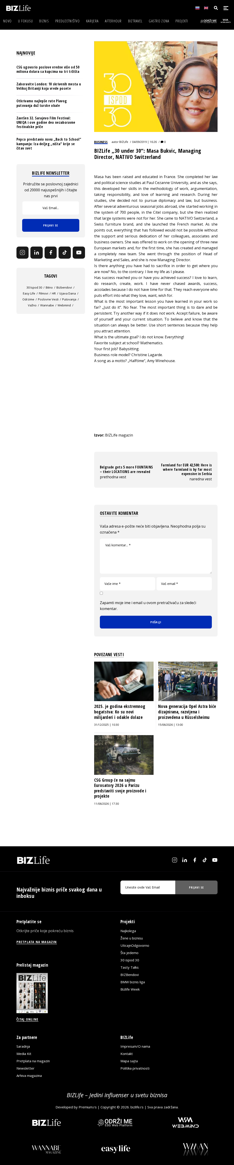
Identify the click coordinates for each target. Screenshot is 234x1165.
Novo (7, 21)
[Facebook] (51, 253)
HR (54, 293)
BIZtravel (135, 21)
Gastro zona (159, 21)
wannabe (47, 305)
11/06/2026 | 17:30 (106, 804)
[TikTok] (64, 253)
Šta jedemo (129, 952)
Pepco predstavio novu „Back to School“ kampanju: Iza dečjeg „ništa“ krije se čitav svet (48, 143)
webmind (64, 305)
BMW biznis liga (132, 982)
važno (32, 305)
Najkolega (128, 930)
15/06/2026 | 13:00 (170, 725)
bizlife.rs (137, 1107)
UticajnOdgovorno (134, 945)
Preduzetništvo (67, 21)
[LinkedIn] (36, 253)
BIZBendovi (129, 974)
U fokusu (25, 21)
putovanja (69, 299)
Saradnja (23, 1046)
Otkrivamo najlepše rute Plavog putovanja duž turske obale (41, 103)
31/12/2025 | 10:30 (106, 725)
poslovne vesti (48, 299)
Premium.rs (88, 1107)
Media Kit (23, 1053)
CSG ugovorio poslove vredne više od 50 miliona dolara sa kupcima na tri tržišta (48, 69)
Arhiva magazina (29, 1075)
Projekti (182, 21)
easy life (29, 293)
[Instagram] (22, 253)
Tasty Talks (129, 967)
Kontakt (126, 1053)
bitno (49, 287)
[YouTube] (79, 253)
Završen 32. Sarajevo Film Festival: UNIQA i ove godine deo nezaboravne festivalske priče (45, 122)
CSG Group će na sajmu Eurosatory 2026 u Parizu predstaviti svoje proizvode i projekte (120, 788)
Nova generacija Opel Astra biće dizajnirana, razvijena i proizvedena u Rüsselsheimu (187, 711)
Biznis (44, 21)
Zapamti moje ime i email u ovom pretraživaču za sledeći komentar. (148, 605)
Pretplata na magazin (33, 1061)
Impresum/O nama (135, 1046)
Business (101, 141)
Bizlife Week (130, 989)
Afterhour (113, 21)
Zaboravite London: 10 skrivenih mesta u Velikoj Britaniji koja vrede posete (48, 86)
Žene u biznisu (131, 938)
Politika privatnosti (134, 1068)
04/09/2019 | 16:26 (144, 142)
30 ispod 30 (34, 287)
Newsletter (25, 1068)
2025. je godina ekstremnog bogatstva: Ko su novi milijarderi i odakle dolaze (119, 711)
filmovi (43, 293)
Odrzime (28, 299)
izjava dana (67, 293)
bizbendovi (64, 287)
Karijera (92, 21)
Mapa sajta (129, 1061)
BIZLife (123, 142)
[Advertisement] (156, 402)
